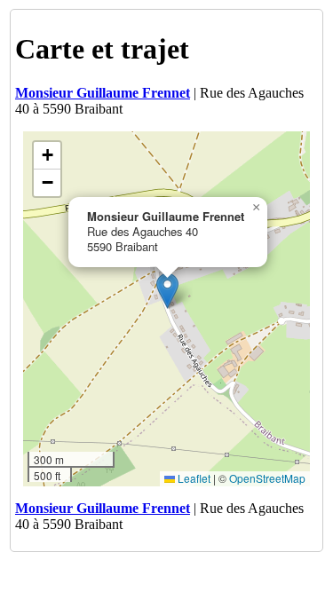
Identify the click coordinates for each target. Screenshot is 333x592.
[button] (167, 290)
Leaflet (192, 477)
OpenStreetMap (267, 477)
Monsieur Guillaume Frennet (102, 92)
